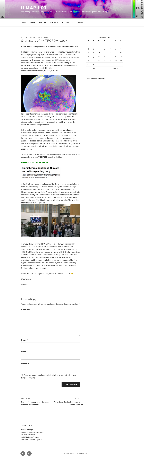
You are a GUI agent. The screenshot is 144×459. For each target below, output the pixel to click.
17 (93, 57)
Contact (80, 23)
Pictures (42, 23)
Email (24, 352)
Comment (26, 309)
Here (33, 252)
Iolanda (45, 37)
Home (23, 23)
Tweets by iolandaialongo (95, 78)
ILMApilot (34, 7)
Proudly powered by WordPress (75, 454)
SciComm (54, 23)
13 (110, 53)
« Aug (94, 68)
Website (25, 363)
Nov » (115, 68)
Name (24, 340)
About (32, 23)
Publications (67, 23)
